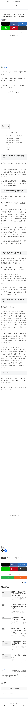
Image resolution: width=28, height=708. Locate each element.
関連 (8, 149)
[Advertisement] (14, 51)
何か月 (10, 557)
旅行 (15, 557)
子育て (4, 557)
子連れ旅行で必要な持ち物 (12, 140)
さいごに (8, 144)
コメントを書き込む (14, 688)
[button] (22, 28)
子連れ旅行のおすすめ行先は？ (13, 138)
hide (7, 126)
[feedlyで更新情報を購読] (7, 577)
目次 (12, 132)
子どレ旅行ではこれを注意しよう (14, 142)
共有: (8, 147)
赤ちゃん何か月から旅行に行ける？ (14, 136)
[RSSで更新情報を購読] (20, 577)
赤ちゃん (20, 557)
